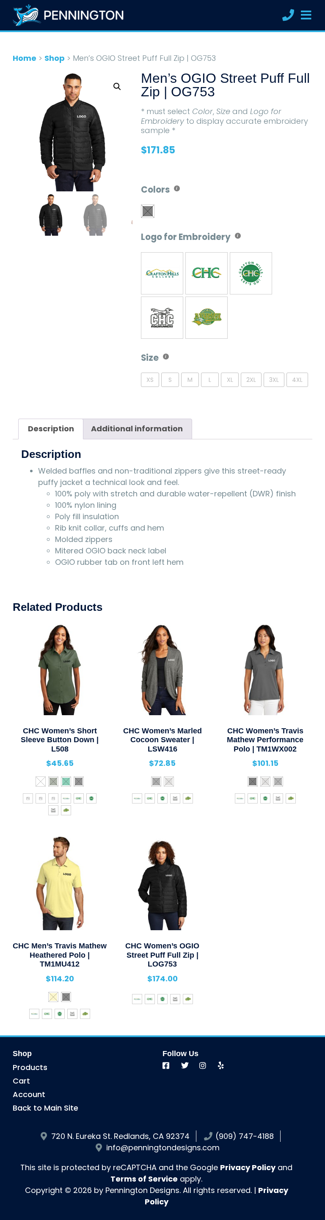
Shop (54, 58)
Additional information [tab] (137, 428)
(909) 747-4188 (244, 1136)
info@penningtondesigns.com (163, 1147)
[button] (117, 86)
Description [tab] (51, 428)
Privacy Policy (247, 1167)
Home (24, 58)
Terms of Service (144, 1179)
